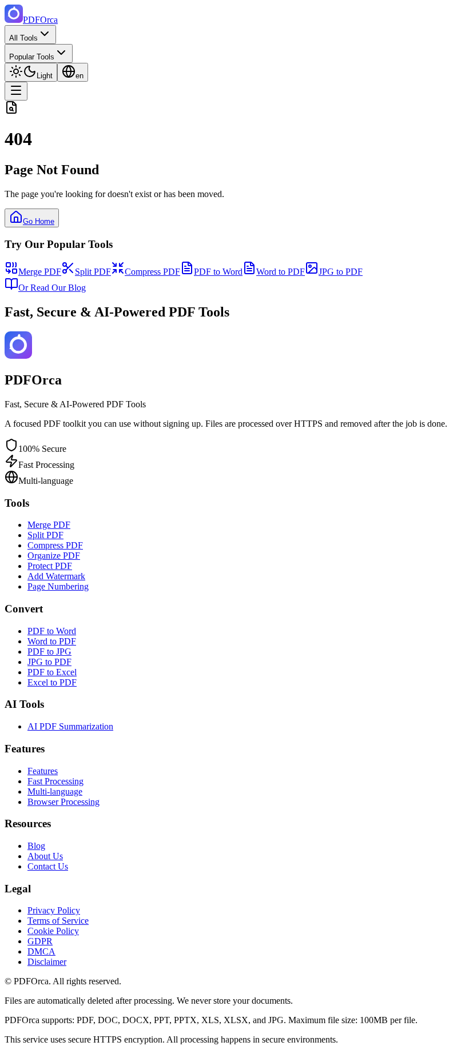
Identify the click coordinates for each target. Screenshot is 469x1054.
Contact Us (47, 866)
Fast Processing (55, 781)
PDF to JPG (49, 651)
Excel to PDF (52, 682)
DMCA (41, 951)
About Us (45, 856)
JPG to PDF (341, 271)
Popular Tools (31, 57)
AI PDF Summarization (70, 726)
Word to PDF (280, 271)
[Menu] (16, 91)
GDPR (40, 941)
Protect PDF (49, 566)
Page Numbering (58, 586)
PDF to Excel (52, 672)
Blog (36, 846)
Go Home (38, 221)
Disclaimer (46, 962)
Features (42, 771)
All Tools (23, 38)
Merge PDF (39, 271)
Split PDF (93, 271)
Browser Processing (63, 802)
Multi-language (54, 791)
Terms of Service (58, 920)
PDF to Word (218, 271)
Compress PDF (152, 271)
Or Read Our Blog (52, 287)
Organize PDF (53, 555)
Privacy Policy (53, 910)
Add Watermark (56, 576)
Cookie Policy (53, 931)
